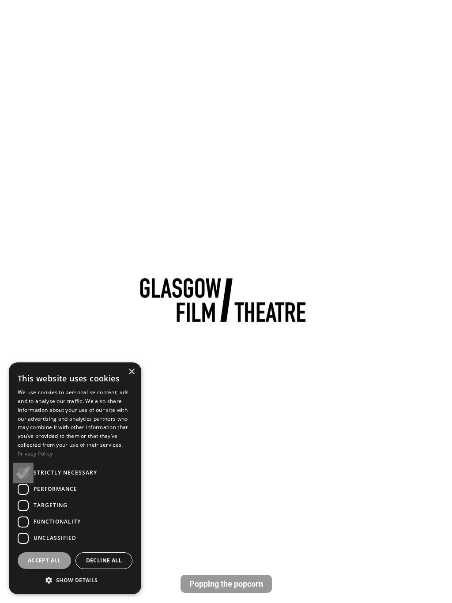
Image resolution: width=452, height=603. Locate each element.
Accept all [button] (44, 560)
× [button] (131, 372)
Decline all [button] (104, 560)
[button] (75, 580)
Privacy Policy (35, 453)
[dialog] (75, 478)
